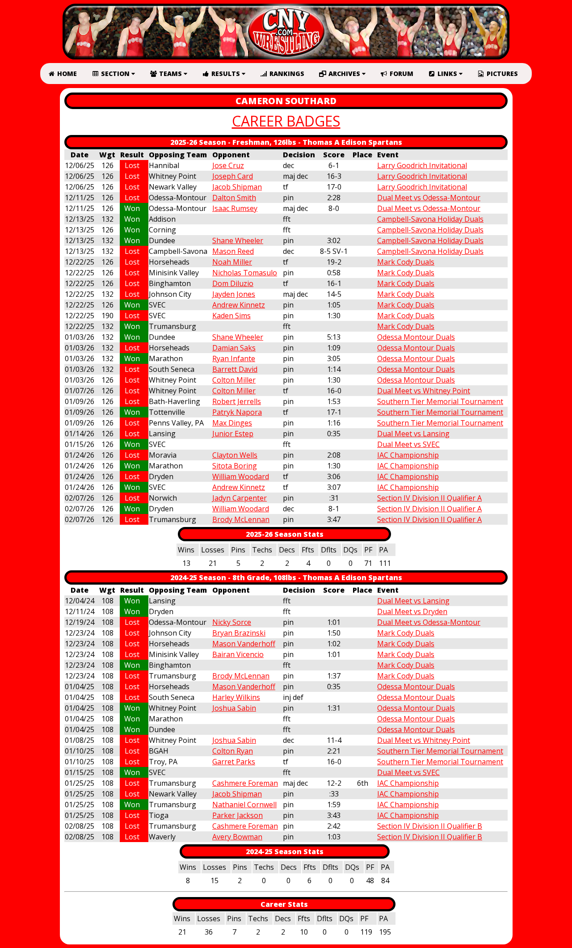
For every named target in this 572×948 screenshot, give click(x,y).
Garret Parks (233, 762)
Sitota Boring (234, 466)
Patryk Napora (237, 412)
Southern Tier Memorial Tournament (440, 401)
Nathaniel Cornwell (244, 804)
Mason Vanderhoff (243, 644)
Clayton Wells (234, 455)
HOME (66, 73)
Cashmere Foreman (245, 783)
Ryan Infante (233, 358)
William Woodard (240, 476)
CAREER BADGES (286, 121)
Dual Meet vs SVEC (408, 444)
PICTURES (501, 73)
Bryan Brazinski (238, 633)
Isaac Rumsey (234, 208)
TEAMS (170, 73)
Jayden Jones (233, 294)
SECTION (115, 73)
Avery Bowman (237, 837)
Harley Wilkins (236, 697)
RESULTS (226, 73)
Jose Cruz (228, 165)
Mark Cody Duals (405, 262)
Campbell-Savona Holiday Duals (430, 219)
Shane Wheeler (237, 240)
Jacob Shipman (237, 187)
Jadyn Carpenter (239, 498)
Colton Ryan (232, 751)
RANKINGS (286, 73)
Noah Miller (232, 262)
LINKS (447, 73)
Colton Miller (234, 380)
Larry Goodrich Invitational (422, 165)
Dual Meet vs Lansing (413, 433)
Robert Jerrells (236, 401)
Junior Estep (232, 433)
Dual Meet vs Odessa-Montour (428, 197)
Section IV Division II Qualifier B (429, 826)
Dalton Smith (234, 197)
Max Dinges (232, 423)
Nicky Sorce (231, 622)
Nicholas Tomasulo (244, 273)
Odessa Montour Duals (416, 337)
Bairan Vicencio (238, 654)
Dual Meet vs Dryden (412, 611)
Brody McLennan (240, 519)
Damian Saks (234, 348)
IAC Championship (408, 455)
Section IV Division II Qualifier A (429, 498)
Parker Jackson (237, 815)
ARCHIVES (344, 73)
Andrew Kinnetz (238, 305)
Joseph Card (232, 176)
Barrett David (234, 369)
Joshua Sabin (234, 708)
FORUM (400, 73)
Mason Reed (233, 251)
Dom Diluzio (232, 283)
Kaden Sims (231, 315)
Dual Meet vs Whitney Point (423, 391)
